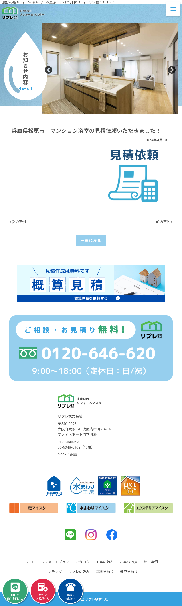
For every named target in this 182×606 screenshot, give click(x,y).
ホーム (29, 561)
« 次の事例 (17, 221)
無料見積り (105, 571)
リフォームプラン (55, 561)
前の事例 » (164, 221)
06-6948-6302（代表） (76, 447)
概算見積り (129, 571)
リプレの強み (79, 571)
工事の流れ (105, 561)
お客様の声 (129, 561)
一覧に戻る (91, 240)
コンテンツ (53, 571)
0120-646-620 (69, 441)
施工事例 (151, 561)
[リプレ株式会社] (23, 13)
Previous (48, 70)
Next (171, 70)
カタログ (82, 561)
